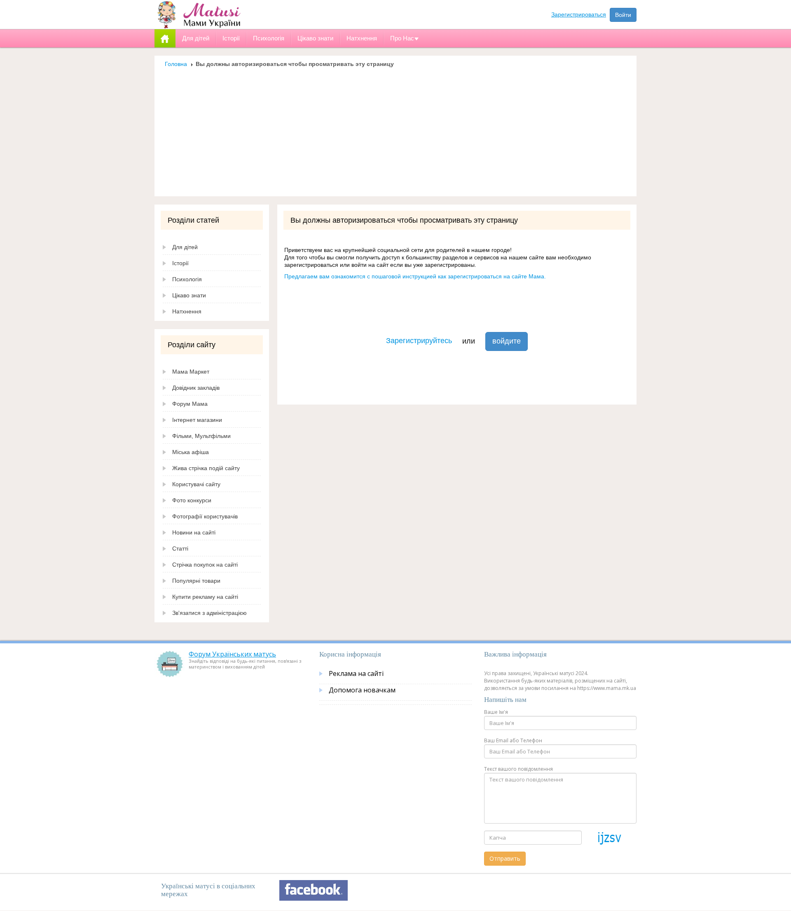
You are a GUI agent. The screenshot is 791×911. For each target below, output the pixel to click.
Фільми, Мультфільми (201, 436)
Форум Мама (190, 403)
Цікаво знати (189, 295)
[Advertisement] (395, 129)
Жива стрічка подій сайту (206, 468)
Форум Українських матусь (232, 654)
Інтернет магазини (197, 420)
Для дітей (185, 247)
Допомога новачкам (362, 690)
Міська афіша (190, 452)
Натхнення (186, 311)
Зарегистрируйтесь (419, 340)
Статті (180, 548)
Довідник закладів (196, 387)
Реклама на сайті (356, 673)
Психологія (187, 279)
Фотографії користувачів (205, 516)
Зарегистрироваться (578, 14)
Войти (623, 15)
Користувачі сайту (196, 484)
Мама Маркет (190, 371)
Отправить (504, 858)
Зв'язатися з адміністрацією (209, 613)
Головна (176, 64)
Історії (180, 263)
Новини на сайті (193, 532)
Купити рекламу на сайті (205, 596)
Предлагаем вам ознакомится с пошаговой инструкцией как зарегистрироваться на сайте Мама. (415, 276)
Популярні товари (196, 580)
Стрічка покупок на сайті (205, 564)
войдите (506, 341)
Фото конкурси (191, 500)
